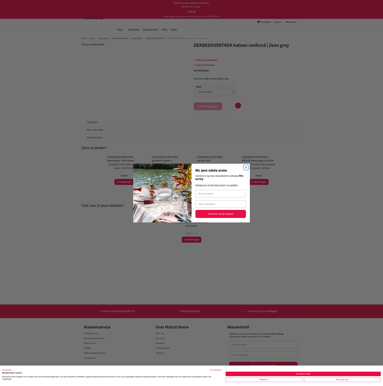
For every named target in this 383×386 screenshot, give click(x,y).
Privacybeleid (215, 370)
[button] (8, 370)
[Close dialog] (246, 167)
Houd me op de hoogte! (220, 213)
